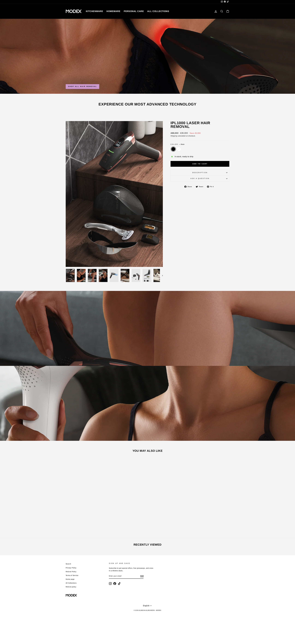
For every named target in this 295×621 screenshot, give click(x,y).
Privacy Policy (71, 568)
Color (177, 144)
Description (199, 172)
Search (68, 564)
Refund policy (71, 587)
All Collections (71, 583)
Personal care (134, 11)
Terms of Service (72, 575)
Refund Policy (71, 571)
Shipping (174, 136)
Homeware (113, 11)
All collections (158, 11)
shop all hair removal (82, 86)
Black (173, 149)
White (179, 149)
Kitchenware (94, 11)
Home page (70, 579)
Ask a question (199, 178)
